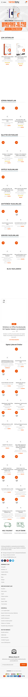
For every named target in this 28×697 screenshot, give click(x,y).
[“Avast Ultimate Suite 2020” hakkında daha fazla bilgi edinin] (7, 379)
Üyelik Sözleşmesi (5, 618)
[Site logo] (14, 2)
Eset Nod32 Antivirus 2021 (21, 222)
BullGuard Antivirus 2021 (7, 424)
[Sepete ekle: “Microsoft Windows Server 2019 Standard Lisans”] (20, 251)
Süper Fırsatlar (21, 62)
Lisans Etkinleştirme (5, 642)
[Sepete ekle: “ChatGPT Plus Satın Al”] (7, 441)
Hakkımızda (3, 574)
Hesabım (3, 588)
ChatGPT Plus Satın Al (7, 444)
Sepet (2, 593)
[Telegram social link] (13, 560)
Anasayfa (3, 567)
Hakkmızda (3, 635)
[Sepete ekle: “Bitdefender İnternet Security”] (20, 379)
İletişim (2, 579)
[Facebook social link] (2, 560)
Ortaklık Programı (5, 640)
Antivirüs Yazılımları (6, 122)
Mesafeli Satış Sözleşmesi (7, 625)
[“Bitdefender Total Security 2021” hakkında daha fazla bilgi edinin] (20, 400)
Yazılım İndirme (4, 572)
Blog (2, 577)
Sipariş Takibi (4, 601)
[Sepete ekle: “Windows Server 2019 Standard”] (7, 251)
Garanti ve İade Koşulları (6, 620)
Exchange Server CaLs (7, 516)
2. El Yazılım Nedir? (5, 610)
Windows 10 (4, 569)
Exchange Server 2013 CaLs (7, 517)
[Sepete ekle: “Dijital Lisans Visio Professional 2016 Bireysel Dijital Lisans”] (7, 465)
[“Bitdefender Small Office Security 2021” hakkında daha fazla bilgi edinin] (7, 400)
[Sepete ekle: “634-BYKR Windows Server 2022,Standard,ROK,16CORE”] (7, 357)
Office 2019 (17, 60)
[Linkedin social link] (10, 560)
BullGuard (21, 428)
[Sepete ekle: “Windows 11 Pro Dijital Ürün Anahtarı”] (7, 151)
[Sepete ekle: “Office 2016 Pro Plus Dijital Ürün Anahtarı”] (7, 53)
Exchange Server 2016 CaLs (20, 513)
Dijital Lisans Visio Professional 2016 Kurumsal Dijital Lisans (20, 469)
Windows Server (7, 258)
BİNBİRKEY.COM (5, 564)
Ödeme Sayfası (4, 596)
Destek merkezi (5, 629)
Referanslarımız (4, 637)
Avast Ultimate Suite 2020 (7, 382)
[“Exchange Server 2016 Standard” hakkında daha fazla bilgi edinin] (20, 507)
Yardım (2, 582)
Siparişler (3, 599)
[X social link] (5, 560)
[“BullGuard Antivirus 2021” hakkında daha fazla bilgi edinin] (7, 421)
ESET (25, 224)
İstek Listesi (4, 591)
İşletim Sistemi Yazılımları (7, 158)
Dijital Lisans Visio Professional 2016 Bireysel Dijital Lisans (7, 469)
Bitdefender (20, 386)
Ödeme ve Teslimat (5, 623)
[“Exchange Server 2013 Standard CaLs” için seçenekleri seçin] (7, 507)
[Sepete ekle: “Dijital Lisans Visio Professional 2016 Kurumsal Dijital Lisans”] (20, 465)
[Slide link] (14, 19)
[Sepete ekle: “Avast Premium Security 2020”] (7, 116)
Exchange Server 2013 (20, 493)
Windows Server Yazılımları (7, 257)
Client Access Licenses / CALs (7, 515)
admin (13, 331)
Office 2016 (4, 60)
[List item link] (14, 555)
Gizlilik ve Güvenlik (5, 615)
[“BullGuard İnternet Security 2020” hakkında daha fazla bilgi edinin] (20, 421)
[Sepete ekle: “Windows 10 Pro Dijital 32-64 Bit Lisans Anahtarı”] (20, 151)
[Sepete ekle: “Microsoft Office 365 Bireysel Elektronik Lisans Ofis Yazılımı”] (20, 116)
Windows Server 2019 (7, 259)
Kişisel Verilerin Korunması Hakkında (9, 613)
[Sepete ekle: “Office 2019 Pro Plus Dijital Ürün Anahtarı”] (20, 53)
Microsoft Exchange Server (20, 491)
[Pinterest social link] (7, 560)
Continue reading (14, 339)
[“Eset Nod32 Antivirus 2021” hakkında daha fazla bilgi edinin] (20, 220)
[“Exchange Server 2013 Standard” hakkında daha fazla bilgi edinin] (20, 485)
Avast (11, 122)
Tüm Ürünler (4, 604)
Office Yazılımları (7, 59)
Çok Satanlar (10, 60)
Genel (14, 324)
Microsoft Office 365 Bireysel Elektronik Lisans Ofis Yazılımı (20, 121)
